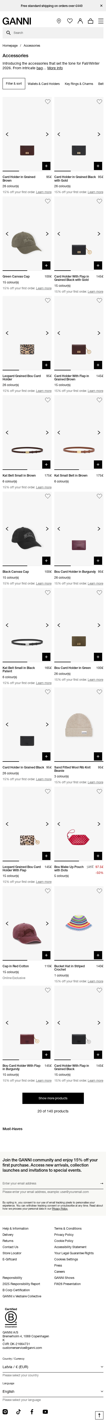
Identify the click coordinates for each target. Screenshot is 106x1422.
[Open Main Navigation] (101, 21)
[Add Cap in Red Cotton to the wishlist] (48, 891)
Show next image (47, 134)
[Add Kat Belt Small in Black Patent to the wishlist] (48, 593)
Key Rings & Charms (79, 84)
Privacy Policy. (60, 1208)
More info (55, 68)
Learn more (43, 192)
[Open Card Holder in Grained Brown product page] (27, 134)
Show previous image (7, 134)
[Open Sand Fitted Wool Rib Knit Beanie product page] (78, 724)
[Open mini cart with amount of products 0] (90, 21)
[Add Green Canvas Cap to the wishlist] (48, 201)
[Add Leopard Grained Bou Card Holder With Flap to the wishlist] (48, 791)
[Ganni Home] (17, 21)
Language (8, 1383)
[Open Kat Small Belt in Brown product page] (78, 432)
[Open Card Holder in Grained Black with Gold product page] (78, 134)
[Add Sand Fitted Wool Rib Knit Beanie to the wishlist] (99, 692)
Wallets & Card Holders (44, 84)
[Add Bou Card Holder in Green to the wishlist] (99, 593)
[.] (53, 6)
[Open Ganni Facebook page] (32, 1412)
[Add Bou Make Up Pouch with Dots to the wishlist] (99, 791)
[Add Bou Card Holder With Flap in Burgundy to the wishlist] (48, 990)
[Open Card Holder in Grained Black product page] (27, 724)
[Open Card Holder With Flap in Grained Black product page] (78, 1023)
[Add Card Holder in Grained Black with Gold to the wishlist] (99, 102)
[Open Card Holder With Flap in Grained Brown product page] (78, 333)
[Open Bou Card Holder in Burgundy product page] (78, 529)
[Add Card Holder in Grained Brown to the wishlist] (48, 102)
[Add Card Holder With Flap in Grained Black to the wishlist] (99, 990)
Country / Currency (13, 1358)
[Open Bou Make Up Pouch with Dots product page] (78, 824)
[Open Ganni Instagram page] (5, 1412)
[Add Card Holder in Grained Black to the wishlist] (48, 692)
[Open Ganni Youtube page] (45, 1412)
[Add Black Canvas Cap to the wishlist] (48, 496)
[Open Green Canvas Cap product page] (27, 233)
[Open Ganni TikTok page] (18, 1412)
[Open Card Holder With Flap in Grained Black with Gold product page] (78, 233)
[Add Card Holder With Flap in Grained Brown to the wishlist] (99, 301)
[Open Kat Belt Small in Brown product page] (27, 432)
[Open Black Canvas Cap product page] (27, 529)
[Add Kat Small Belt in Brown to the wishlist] (99, 400)
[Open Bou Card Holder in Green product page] (78, 625)
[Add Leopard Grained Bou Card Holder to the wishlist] (48, 301)
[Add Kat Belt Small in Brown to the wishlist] (48, 400)
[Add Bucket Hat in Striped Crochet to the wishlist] (99, 891)
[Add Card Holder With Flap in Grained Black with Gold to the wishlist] (99, 201)
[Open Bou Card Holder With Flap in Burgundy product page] (27, 1023)
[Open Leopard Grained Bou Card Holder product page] (27, 333)
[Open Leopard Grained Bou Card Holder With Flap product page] (27, 824)
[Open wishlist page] (70, 21)
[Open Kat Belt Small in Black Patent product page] (27, 625)
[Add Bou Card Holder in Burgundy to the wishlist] (99, 496)
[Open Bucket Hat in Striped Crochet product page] (78, 923)
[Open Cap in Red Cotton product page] (27, 923)
